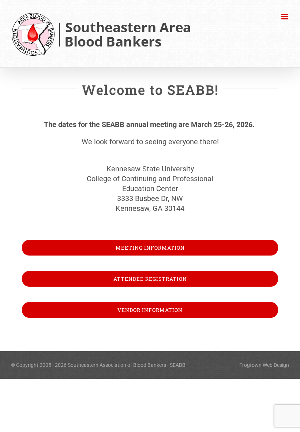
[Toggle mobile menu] (285, 17)
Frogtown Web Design (264, 365)
